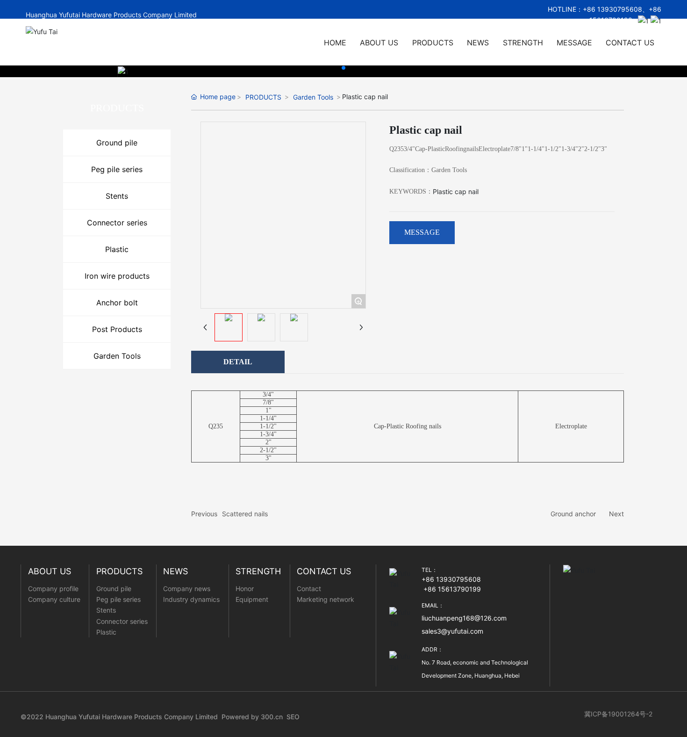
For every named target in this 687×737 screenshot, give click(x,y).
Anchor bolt (117, 302)
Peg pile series (117, 169)
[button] (343, 68)
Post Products (117, 329)
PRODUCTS (263, 97)
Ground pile (116, 142)
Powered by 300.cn (252, 717)
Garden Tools (117, 356)
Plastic (117, 249)
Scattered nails (245, 514)
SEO (293, 717)
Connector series (117, 222)
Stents (117, 196)
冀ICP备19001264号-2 (618, 714)
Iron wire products (117, 276)
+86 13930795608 (612, 9)
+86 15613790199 (452, 589)
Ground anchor (573, 514)
